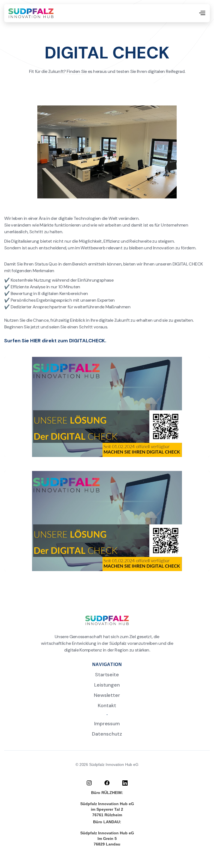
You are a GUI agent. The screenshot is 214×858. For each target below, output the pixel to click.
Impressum (107, 723)
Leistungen (107, 685)
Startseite (107, 674)
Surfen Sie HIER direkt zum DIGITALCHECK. (55, 340)
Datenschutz (107, 734)
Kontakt (107, 705)
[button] (202, 13)
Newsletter (107, 695)
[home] (31, 13)
